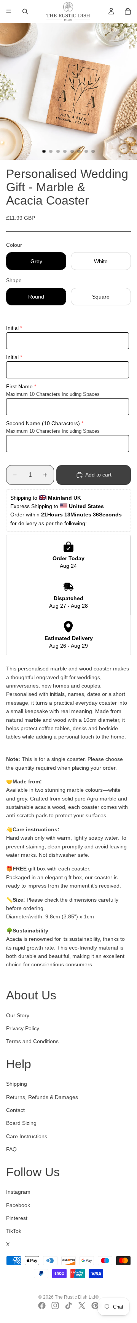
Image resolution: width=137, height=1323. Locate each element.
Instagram (18, 1192)
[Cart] (127, 11)
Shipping (16, 1084)
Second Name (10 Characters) (43, 423)
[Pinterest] (95, 1305)
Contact (15, 1110)
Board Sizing (21, 1123)
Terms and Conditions (32, 1041)
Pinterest (16, 1218)
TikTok (13, 1231)
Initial (12, 328)
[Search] (25, 11)
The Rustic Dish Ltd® (77, 1297)
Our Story (17, 1015)
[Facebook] (41, 1305)
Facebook (18, 1205)
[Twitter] (81, 1305)
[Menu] (9, 11)
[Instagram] (55, 1305)
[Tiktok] (68, 1305)
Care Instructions (26, 1136)
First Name (19, 386)
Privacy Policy (22, 1028)
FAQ (11, 1149)
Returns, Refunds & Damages (42, 1097)
